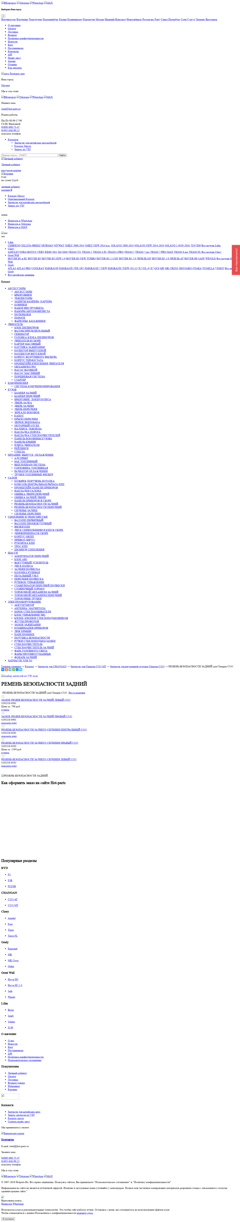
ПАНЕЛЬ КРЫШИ (25, 441)
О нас (11, 1040)
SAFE (201, 258)
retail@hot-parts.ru (11, 108)
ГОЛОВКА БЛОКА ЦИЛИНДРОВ (34, 337)
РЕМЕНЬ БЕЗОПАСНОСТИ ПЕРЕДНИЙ (38, 507)
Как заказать (15, 67)
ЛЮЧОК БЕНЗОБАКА (27, 422)
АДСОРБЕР (21, 458)
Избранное (14, 1086)
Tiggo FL (13, 935)
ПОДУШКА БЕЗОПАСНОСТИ (32, 637)
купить (5, 709)
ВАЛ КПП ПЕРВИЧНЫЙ (28, 520)
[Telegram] (9, 669)
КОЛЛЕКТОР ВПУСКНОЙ (30, 353)
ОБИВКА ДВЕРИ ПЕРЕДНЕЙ (31, 494)
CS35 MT (13, 905)
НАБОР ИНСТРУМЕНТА (29, 307)
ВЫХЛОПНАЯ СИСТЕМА (30, 464)
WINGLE (210, 258)
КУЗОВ (12, 389)
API (10, 54)
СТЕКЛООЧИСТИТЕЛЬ (28, 644)
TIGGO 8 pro (181, 252)
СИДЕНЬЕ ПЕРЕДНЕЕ (27, 513)
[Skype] (20, 669)
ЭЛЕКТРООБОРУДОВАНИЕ (24, 601)
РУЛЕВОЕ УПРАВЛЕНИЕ (29, 582)
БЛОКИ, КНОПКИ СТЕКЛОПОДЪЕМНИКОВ (41, 618)
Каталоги (13, 139)
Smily (11, 1015)
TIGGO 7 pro (142, 252)
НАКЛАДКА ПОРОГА (27, 432)
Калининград (74, 19)
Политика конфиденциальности (26, 38)
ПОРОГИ (19, 317)
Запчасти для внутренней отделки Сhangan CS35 (137, 666)
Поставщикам (15, 48)
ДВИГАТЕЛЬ (15, 324)
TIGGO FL (195, 252)
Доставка (13, 31)
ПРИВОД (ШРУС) (24, 539)
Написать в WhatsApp (20, 220)
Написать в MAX (17, 227)
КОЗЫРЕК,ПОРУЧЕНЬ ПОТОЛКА (34, 481)
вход (3, 170)
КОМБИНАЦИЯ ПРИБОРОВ (31, 627)
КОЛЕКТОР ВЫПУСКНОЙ (30, 350)
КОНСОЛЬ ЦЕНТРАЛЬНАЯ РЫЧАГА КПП (39, 484)
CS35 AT (12, 899)
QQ (60, 252)
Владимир (22, 19)
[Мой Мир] (17, 669)
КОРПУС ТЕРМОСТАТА (28, 360)
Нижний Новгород (115, 19)
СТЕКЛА (19, 451)
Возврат (12, 35)
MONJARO (185, 268)
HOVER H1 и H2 (17, 258)
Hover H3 (13, 979)
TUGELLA (208, 268)
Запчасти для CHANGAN (52, 666)
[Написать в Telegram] (23, 2)
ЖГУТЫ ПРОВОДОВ (26, 621)
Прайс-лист (14, 57)
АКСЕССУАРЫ (17, 288)
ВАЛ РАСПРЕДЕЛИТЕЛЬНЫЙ (32, 330)
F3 (9, 874)
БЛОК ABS (20, 559)
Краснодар (89, 19)
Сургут (191, 19)
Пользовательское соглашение (24, 1060)
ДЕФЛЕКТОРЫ (23, 298)
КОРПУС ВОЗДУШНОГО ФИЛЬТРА (35, 356)
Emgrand (12, 948)
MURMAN (47, 245)
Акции (12, 61)
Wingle (11, 997)
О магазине (14, 25)
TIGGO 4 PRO (115, 252)
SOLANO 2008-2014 (122, 245)
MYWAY (59, 245)
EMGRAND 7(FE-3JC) (71, 268)
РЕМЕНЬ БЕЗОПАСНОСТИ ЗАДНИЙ (36, 503)
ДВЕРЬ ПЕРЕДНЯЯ (25, 409)
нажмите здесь (85, 1212)
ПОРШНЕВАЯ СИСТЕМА (29, 376)
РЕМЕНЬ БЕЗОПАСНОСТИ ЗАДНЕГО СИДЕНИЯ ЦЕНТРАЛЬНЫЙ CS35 (44, 729)
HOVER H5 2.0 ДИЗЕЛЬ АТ (168, 258)
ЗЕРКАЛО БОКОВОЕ (27, 412)
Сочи (184, 19)
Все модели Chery (211, 252)
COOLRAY (38, 268)
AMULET (13, 252)
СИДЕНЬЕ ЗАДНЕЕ (26, 510)
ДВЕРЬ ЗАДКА (23, 402)
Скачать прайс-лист (19, 1121)
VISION (219, 268)
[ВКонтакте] (2, 669)
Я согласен (8, 1219)
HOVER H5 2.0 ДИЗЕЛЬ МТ (135, 258)
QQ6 (65, 252)
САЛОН (12, 477)
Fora (10, 924)
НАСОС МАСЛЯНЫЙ (27, 373)
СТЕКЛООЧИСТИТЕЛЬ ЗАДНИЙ (34, 647)
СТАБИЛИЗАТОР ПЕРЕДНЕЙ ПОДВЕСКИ (39, 585)
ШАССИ (13, 552)
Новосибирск (134, 19)
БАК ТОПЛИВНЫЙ (26, 461)
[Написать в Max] (48, 2)
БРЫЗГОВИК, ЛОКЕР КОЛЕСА (32, 399)
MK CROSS (171, 268)
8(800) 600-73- (10, 127)
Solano (11, 1021)
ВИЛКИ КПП (22, 526)
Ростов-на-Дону (151, 19)
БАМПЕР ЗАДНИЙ (25, 392)
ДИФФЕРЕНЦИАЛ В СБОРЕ (31, 533)
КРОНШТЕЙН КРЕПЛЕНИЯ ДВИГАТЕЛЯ (39, 363)
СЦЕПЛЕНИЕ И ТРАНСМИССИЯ (28, 516)
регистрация (14, 170)
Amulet (12, 918)
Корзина (12, 1089)
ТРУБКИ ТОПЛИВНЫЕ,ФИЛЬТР (33, 474)
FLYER (12, 886)
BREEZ (36, 245)
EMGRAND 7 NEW (96, 268)
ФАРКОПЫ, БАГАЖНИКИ (30, 321)
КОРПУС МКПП (24, 536)
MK (162, 268)
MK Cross (13, 960)
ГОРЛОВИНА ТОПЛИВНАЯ (31, 467)
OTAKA (197, 268)
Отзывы (12, 64)
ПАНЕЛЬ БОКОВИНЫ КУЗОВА (33, 438)
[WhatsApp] (13, 669)
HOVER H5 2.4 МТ (107, 258)
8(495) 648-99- (10, 130)
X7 (152, 268)
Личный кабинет (10, 164)
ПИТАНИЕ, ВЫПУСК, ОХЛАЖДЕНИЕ (31, 454)
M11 (54, 252)
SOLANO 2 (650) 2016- (177, 245)
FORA (23, 252)
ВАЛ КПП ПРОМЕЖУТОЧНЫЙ (33, 523)
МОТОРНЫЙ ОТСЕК (26, 425)
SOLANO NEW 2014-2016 (149, 245)
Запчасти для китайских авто (24, 1111)
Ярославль (211, 19)
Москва (100, 19)
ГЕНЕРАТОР (21, 334)
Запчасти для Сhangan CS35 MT (88, 666)
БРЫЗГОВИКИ (23, 294)
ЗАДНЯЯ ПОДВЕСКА (27, 569)
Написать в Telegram (19, 223)
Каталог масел (16, 1118)
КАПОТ (19, 415)
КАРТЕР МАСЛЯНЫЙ (27, 343)
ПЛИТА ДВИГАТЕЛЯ (27, 445)
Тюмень (200, 19)
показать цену (9, 722)
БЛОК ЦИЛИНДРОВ (26, 327)
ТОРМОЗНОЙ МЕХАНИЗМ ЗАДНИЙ (36, 592)
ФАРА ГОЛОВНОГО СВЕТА (31, 650)
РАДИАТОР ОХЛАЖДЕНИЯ (31, 471)
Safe (10, 991)
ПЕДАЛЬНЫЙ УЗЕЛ (26, 575)
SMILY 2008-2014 (74, 245)
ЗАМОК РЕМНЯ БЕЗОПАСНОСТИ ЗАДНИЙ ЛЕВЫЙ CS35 (36, 699)
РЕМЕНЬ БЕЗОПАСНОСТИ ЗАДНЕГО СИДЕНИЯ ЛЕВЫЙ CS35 (39, 759)
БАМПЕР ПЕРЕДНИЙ (27, 396)
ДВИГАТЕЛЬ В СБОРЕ (27, 340)
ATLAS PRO (24, 268)
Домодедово (35, 19)
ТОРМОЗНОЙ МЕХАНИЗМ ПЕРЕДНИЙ (38, 595)
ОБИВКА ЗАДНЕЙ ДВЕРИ (30, 497)
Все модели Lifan (211, 245)
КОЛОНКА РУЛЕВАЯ (27, 572)
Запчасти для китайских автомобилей (35, 142)
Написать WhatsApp (12, 1203)
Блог (10, 44)
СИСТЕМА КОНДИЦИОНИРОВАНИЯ (37, 386)
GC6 (156, 268)
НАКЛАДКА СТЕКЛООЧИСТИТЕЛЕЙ (37, 435)
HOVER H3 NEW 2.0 (53, 258)
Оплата (12, 28)
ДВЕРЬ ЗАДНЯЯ (24, 405)
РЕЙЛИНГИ (21, 448)
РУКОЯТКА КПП (24, 543)
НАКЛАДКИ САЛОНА (27, 490)
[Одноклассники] (6, 669)
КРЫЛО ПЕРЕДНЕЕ (26, 419)
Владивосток (8, 19)
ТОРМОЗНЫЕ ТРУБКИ (28, 598)
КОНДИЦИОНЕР (18, 383)
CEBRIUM (14, 245)
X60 (198, 245)
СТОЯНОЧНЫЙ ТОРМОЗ (29, 588)
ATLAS (12, 268)
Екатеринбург (50, 19)
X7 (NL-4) (144, 268)
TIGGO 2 (87, 252)
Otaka (11, 966)
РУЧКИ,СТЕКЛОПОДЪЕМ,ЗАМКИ (35, 641)
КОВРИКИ (20, 304)
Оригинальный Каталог (21, 199)
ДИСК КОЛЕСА (23, 565)
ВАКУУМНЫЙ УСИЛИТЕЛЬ (31, 562)
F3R (10, 880)
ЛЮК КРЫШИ (22, 631)
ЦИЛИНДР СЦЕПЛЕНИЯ (29, 549)
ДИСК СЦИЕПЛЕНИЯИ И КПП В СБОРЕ (38, 530)
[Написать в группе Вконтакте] (8, 2)
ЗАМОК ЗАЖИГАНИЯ (27, 624)
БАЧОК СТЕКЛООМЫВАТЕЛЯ (32, 611)
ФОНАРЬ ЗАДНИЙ (25, 657)
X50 (193, 245)
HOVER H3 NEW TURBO (81, 258)
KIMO (48, 252)
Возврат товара (16, 1082)
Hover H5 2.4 (15, 985)
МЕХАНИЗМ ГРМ (25, 366)
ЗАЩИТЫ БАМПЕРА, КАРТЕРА (33, 301)
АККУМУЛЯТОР (24, 605)
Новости (12, 41)
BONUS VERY (35, 252)
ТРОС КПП (21, 546)
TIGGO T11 (74, 252)
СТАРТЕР (20, 379)
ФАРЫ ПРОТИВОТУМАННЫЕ (32, 654)
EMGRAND (51, 268)
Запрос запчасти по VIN (21, 1115)
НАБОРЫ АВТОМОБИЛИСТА (32, 311)
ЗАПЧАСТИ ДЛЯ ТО (20, 660)
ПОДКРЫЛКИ (22, 314)
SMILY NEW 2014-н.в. (97, 245)
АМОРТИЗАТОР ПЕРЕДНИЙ (31, 556)
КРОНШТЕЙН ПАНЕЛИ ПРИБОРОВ (36, 487)
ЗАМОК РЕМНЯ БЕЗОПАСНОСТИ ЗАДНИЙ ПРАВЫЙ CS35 (36, 716)
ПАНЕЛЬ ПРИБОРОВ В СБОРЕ (32, 500)
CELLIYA (26, 245)
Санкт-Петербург (170, 19)
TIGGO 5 (129, 252)
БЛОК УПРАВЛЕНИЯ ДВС (30, 614)
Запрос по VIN (22, 149)
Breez (11, 1009)
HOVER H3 (34, 258)
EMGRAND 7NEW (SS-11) (123, 268)
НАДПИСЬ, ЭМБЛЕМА (28, 428)
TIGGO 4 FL (100, 252)
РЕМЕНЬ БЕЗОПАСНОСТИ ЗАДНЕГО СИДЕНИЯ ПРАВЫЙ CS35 (39, 742)
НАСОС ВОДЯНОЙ (25, 370)
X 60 (10, 1027)
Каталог (29, 666)
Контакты (13, 51)
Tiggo (11, 929)
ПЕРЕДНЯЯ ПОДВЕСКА (29, 578)
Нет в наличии (77, 692)
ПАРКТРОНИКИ (24, 634)
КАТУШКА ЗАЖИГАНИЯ (29, 347)
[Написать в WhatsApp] (36, 2)
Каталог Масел (22, 146)
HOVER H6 (191, 258)
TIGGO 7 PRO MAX (161, 252)
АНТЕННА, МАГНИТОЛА (30, 608)
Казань (63, 19)
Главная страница (11, 666)
